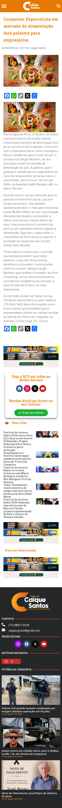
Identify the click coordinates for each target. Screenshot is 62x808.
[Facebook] (19, 388)
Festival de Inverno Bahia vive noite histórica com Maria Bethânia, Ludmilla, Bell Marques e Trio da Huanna (17, 475)
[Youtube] (42, 388)
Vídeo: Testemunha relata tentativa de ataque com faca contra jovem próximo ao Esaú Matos (17, 490)
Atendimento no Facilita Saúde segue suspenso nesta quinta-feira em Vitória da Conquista (17, 458)
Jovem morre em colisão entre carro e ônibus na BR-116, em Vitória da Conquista (30, 752)
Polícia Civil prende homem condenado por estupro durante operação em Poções (28, 709)
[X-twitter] (35, 388)
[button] (4, 6)
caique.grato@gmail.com (24, 630)
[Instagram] (27, 388)
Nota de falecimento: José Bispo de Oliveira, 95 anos (29, 794)
